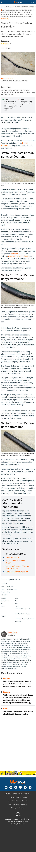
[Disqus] (18, 744)
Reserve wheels (17, 253)
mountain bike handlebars (19, 256)
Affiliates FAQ (5, 18)
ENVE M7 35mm (12, 557)
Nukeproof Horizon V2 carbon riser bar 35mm (18, 567)
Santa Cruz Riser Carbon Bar (17, 571)
